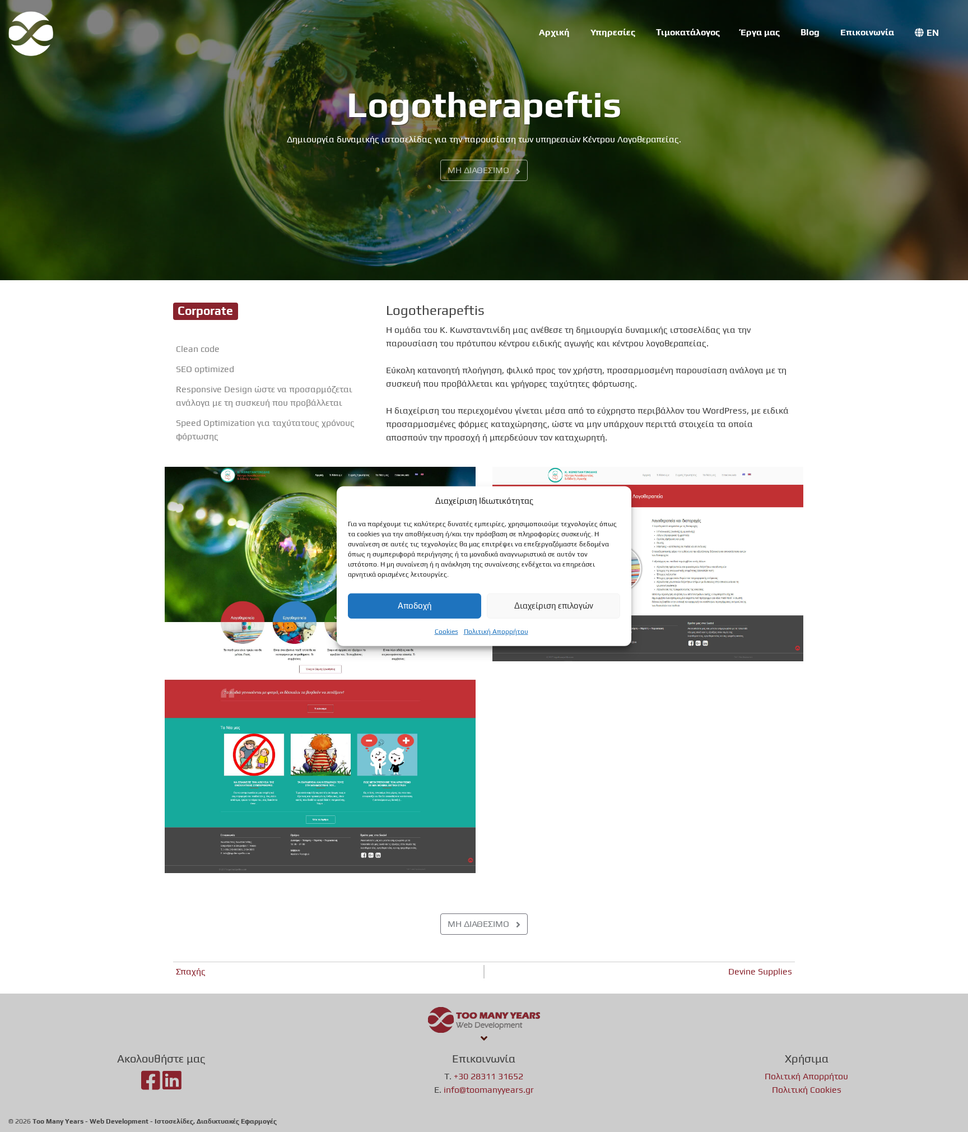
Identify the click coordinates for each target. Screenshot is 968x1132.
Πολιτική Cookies (806, 1089)
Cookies (446, 631)
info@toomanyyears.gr (489, 1089)
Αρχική (554, 32)
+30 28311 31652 (488, 1076)
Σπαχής (191, 971)
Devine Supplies (760, 971)
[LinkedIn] (172, 1085)
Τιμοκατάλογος (688, 32)
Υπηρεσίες (612, 32)
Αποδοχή (415, 605)
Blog (810, 32)
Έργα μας (760, 32)
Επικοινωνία (867, 32)
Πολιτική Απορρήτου (496, 631)
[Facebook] (150, 1085)
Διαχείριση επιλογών (553, 605)
